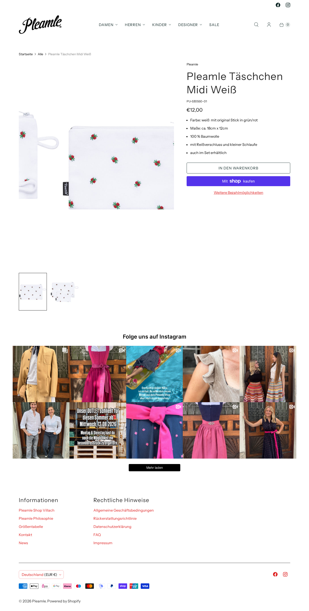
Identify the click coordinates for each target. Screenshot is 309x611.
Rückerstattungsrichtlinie (115, 518)
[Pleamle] (40, 24)
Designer (188, 24)
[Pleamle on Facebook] (278, 5)
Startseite (26, 54)
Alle (40, 54)
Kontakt (25, 534)
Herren (133, 24)
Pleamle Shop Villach (37, 510)
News (23, 543)
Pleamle (39, 601)
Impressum (102, 543)
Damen (106, 24)
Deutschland (39, 574)
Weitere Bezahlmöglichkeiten (238, 192)
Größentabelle (31, 526)
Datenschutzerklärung (112, 526)
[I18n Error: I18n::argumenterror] (33, 291)
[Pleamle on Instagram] (288, 5)
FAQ (97, 534)
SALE (214, 24)
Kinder (159, 24)
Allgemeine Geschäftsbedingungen (123, 510)
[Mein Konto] (269, 24)
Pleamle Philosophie (36, 518)
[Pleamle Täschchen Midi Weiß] (96, 165)
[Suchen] (256, 24)
